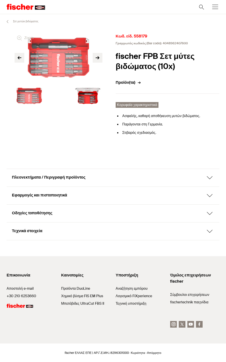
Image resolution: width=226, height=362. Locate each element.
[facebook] (199, 324)
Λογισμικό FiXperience (134, 296)
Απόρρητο (154, 353)
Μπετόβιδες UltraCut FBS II (82, 303)
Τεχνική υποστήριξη (131, 303)
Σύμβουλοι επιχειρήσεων (189, 294)
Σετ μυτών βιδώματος (25, 21)
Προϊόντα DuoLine (75, 288)
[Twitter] (182, 324)
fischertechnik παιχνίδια (189, 302)
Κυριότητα (138, 353)
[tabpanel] (29, 96)
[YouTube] (190, 324)
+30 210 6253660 (21, 296)
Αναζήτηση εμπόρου (132, 288)
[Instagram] (173, 324)
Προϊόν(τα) (125, 82)
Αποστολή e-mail (20, 288)
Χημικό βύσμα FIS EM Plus (82, 296)
